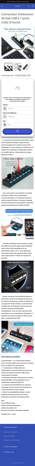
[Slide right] (33, 67)
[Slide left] (2, 67)
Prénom (6, 105)
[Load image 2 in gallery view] (17, 67)
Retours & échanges (9, 436)
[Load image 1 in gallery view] (8, 67)
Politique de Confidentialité (12, 440)
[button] (2, 6)
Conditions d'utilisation (10, 432)
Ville (4, 121)
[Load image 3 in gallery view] (26, 67)
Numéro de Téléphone (9, 113)
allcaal (15, 462)
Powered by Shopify (20, 462)
